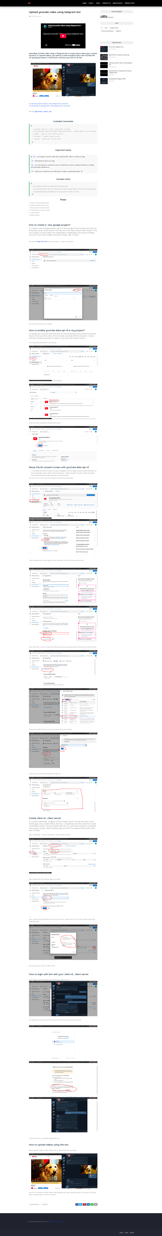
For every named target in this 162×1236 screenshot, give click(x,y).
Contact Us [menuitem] (106, 3)
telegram (45, 1204)
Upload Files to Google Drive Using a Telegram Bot (120, 72)
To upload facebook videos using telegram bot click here (48, 104)
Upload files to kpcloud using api (119, 55)
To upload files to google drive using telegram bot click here (49, 106)
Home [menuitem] (84, 3)
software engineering (107, 31)
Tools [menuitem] (91, 3)
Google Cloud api (41, 241)
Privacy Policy (54, 1221)
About (126, 1232)
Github (132, 1232)
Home (121, 1232)
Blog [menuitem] (98, 3)
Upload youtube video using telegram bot (120, 64)
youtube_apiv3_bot (44, 111)
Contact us (62, 1221)
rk (31, 16)
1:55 (32, 161)
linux (106, 28)
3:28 (32, 171)
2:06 (32, 165)
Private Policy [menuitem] (118, 3)
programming (34, 1204)
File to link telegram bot (116, 47)
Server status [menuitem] (129, 3)
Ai (101, 28)
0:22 (34, 156)
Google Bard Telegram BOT (117, 79)
